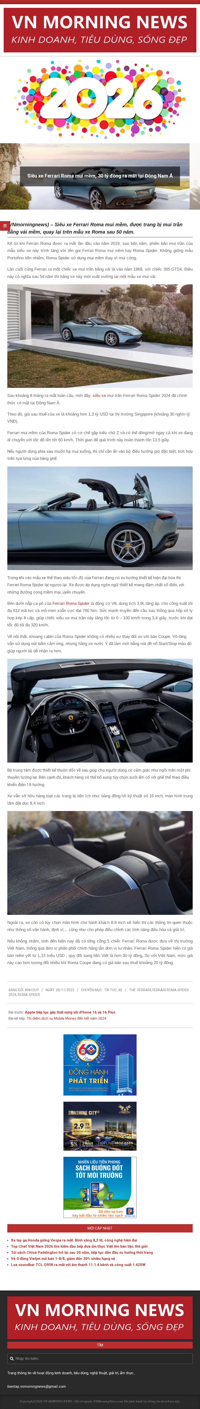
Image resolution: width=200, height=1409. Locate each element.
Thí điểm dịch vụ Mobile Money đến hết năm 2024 (66, 1018)
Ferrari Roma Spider (70, 603)
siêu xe (99, 395)
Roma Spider (29, 995)
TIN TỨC (110, 990)
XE (120, 990)
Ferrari (144, 990)
